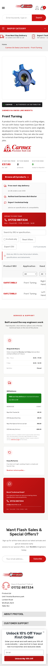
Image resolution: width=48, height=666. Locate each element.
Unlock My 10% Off (24, 658)
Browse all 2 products (15, 177)
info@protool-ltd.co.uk (14, 504)
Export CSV (9, 247)
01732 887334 (18, 220)
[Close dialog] (43, 632)
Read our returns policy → (16, 470)
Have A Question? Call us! (22, 584)
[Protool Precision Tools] (24, 8)
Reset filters (27, 240)
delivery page (15, 439)
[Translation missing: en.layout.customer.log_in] (37, 8)
